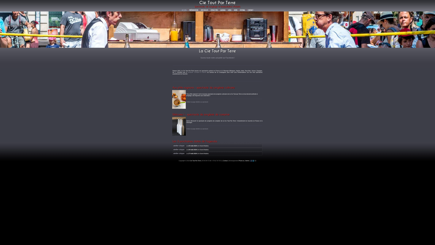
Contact (250, 10)
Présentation (193, 10)
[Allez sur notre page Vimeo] (253, 161)
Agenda (222, 10)
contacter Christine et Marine (197, 72)
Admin (247, 161)
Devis (235, 10)
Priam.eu (241, 161)
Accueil (184, 10)
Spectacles (204, 10)
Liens (229, 10)
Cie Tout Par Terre (195, 161)
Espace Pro (214, 10)
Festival (242, 10)
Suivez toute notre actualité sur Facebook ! (218, 58)
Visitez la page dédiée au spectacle (197, 102)
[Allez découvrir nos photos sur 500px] (255, 161)
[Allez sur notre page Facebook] (251, 161)
